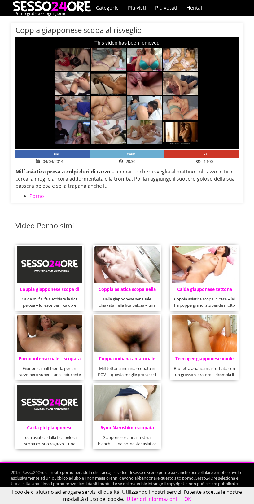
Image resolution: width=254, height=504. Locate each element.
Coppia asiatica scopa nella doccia (127, 291)
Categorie (107, 7)
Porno (36, 196)
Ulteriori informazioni (152, 499)
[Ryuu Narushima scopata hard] (127, 403)
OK (187, 499)
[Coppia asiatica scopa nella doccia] (127, 264)
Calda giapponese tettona (204, 289)
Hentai (194, 7)
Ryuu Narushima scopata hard (127, 429)
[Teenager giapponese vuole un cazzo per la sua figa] (204, 333)
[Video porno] (53, 5)
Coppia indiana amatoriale (127, 359)
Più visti (137, 7)
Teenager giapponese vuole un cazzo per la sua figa (204, 360)
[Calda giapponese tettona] (204, 264)
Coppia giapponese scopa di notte (49, 291)
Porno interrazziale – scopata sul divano (50, 360)
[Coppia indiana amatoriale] (127, 333)
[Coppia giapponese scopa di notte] (49, 264)
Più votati (166, 7)
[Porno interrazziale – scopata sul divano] (49, 333)
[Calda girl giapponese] (49, 403)
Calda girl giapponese (49, 428)
